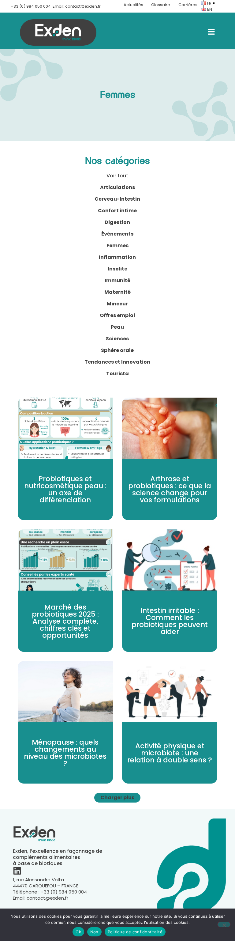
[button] (117, 798)
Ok (78, 931)
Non (94, 931)
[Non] (224, 924)
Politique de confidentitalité (135, 931)
